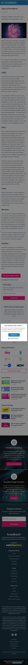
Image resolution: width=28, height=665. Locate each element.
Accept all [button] (14, 334)
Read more (19, 331)
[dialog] (14, 332)
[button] (14, 338)
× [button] (25, 325)
